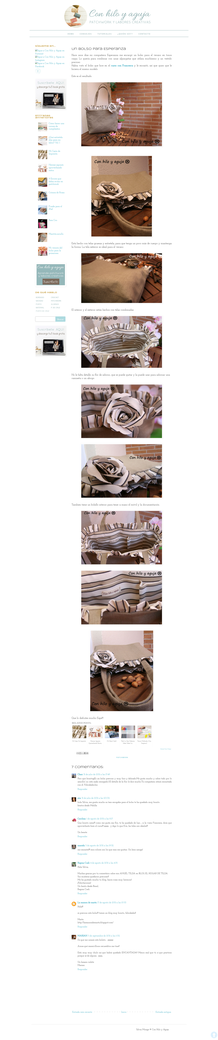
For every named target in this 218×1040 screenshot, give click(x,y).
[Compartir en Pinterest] (87, 753)
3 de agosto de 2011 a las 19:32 (100, 846)
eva (79, 798)
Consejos (86, 34)
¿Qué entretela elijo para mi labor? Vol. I (56, 140)
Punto (39, 304)
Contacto (145, 34)
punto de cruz (42, 311)
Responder (82, 789)
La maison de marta (87, 903)
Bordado (40, 297)
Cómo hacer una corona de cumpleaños (56, 126)
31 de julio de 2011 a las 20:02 (96, 798)
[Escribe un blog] (80, 753)
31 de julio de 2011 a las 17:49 (97, 774)
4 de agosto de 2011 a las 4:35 (104, 863)
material (40, 308)
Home (71, 34)
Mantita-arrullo (56, 234)
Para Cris (53, 220)
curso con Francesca (122, 65)
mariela (81, 846)
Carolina (82, 819)
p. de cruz (55, 308)
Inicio (123, 1012)
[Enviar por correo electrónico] (77, 753)
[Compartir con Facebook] (85, 753)
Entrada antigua (163, 1012)
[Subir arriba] (214, 1035)
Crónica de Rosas (56, 193)
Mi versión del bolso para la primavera (55, 250)
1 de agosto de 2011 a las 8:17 (99, 819)
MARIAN (82, 936)
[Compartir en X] (82, 753)
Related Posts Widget (165, 749)
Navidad (39, 301)
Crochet (55, 297)
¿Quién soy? (125, 34)
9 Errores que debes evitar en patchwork (56, 181)
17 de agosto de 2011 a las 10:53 (111, 903)
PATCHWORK (122, 757)
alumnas (55, 304)
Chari (80, 774)
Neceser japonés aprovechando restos (56, 168)
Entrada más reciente (82, 1012)
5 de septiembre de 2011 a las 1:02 (104, 936)
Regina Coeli (84, 863)
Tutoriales (105, 34)
